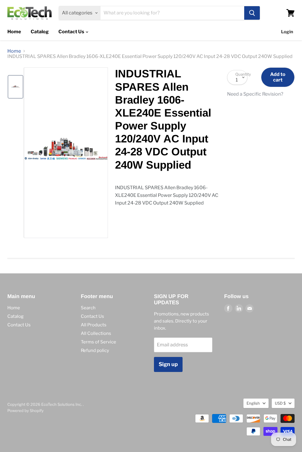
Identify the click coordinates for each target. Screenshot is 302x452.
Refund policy (95, 350)
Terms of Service (98, 342)
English (253, 403)
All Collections (96, 333)
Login (287, 31)
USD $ (280, 403)
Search (88, 307)
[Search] (252, 13)
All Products (93, 325)
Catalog (40, 31)
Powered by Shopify (25, 410)
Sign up (168, 364)
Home (14, 31)
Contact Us (71, 31)
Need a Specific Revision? (255, 94)
